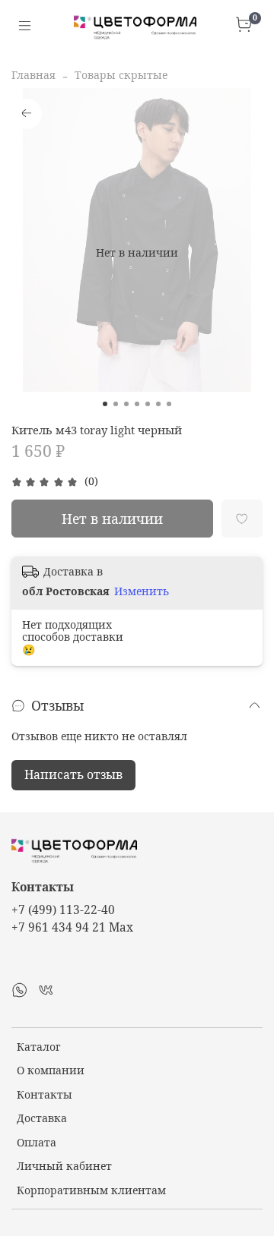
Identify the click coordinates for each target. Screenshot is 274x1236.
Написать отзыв (73, 774)
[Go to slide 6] (158, 404)
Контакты (44, 1094)
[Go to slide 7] (169, 404)
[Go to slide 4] (137, 404)
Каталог (38, 1046)
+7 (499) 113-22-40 (63, 910)
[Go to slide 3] (126, 404)
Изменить (141, 591)
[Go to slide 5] (147, 404)
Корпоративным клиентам (91, 1190)
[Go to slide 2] (115, 404)
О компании (50, 1070)
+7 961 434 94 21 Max (72, 927)
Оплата (36, 1142)
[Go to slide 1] (105, 404)
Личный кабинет (64, 1166)
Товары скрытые (121, 75)
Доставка (42, 1118)
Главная (33, 75)
